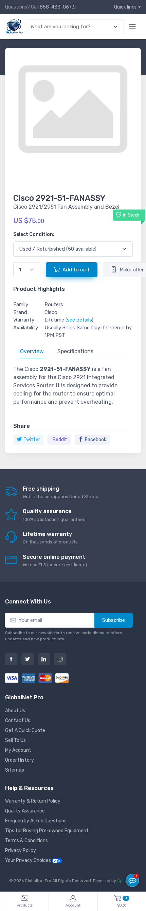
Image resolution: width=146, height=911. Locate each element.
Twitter (31, 440)
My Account (18, 750)
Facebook (95, 440)
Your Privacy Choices (28, 860)
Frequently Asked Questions (36, 821)
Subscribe (113, 620)
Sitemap (14, 770)
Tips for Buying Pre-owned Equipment (47, 831)
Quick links (125, 7)
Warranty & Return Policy (32, 801)
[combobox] (71, 27)
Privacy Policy (20, 850)
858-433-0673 (57, 7)
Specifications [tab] (75, 351)
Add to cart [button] (76, 270)
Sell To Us (15, 740)
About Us (15, 711)
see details (79, 320)
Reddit (60, 440)
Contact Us (17, 720)
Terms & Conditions (26, 840)
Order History (19, 760)
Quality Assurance (25, 811)
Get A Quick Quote (25, 730)
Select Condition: (33, 234)
